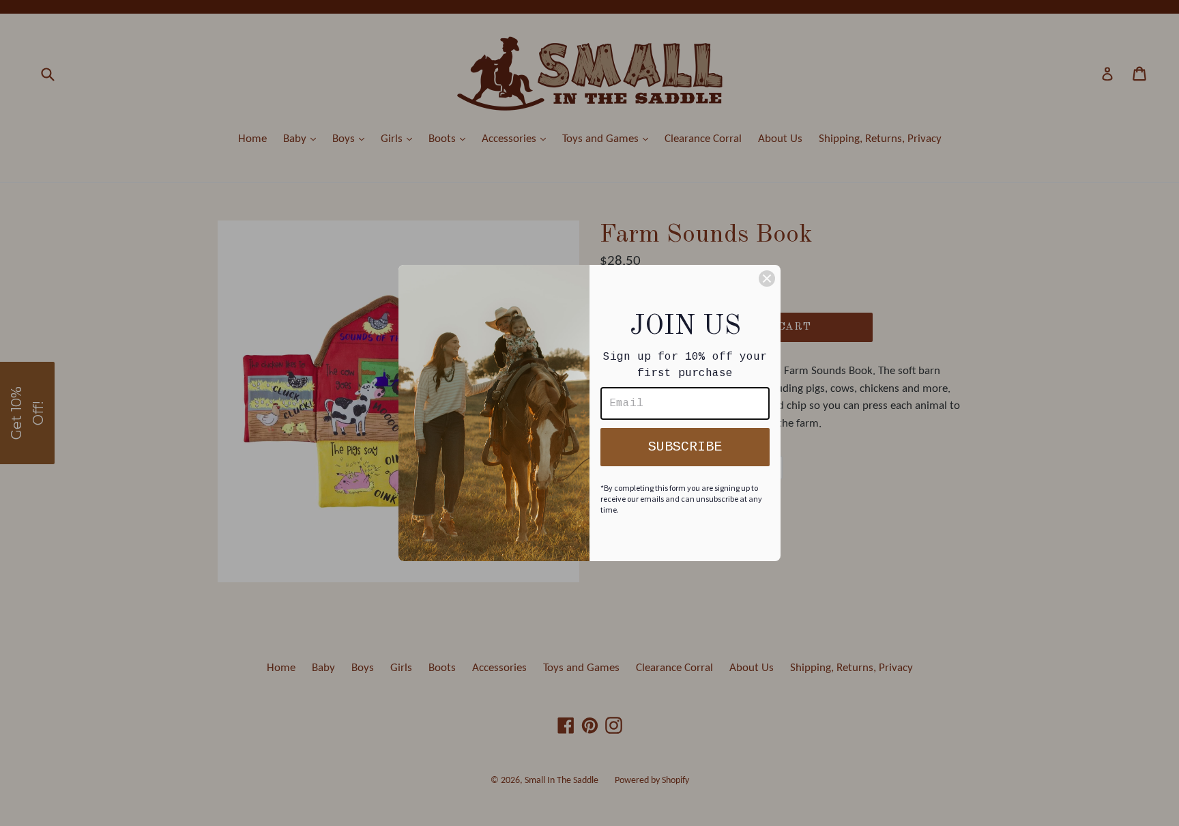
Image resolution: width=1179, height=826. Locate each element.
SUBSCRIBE (685, 447)
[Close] (767, 278)
